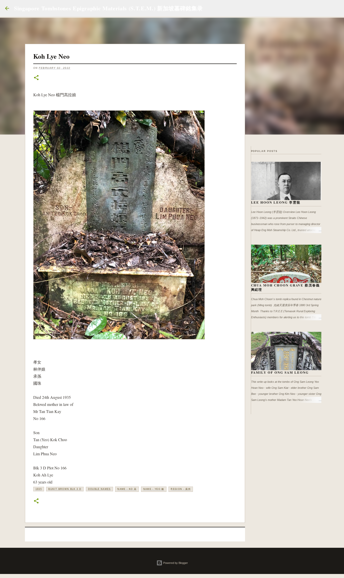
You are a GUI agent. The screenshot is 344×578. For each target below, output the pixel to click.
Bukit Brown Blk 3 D (64, 489)
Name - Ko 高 (126, 489)
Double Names (99, 489)
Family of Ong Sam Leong (280, 372)
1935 (39, 489)
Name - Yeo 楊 (153, 489)
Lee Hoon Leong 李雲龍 (276, 202)
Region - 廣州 (181, 489)
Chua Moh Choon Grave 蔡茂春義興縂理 (285, 287)
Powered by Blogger (175, 562)
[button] (36, 78)
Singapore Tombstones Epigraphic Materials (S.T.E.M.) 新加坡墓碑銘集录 (108, 8)
